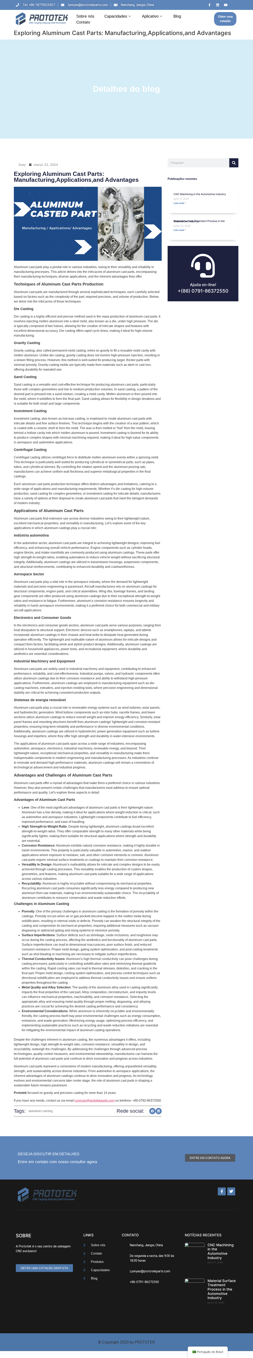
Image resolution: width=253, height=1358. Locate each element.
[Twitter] (231, 1191)
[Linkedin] (217, 5)
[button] (152, 1111)
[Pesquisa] (233, 162)
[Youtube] (225, 5)
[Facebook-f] (222, 1191)
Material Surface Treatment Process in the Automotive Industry (199, 221)
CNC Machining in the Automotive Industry (200, 194)
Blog (177, 16)
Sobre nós (85, 16)
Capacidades (115, 16)
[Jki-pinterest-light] (233, 5)
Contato (83, 22)
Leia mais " (180, 203)
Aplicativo (150, 16)
